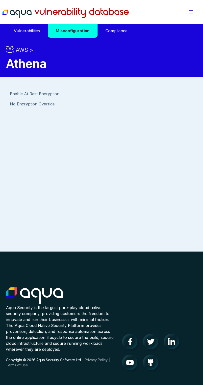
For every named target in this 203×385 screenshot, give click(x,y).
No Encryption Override (32, 103)
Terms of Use (17, 365)
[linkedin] (172, 342)
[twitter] (152, 342)
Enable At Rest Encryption (34, 93)
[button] (191, 12)
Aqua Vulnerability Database (65, 13)
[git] (152, 363)
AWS (22, 50)
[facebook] (131, 342)
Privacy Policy (96, 360)
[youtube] (131, 363)
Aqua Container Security (34, 296)
